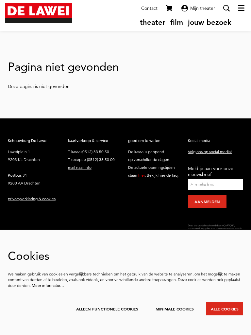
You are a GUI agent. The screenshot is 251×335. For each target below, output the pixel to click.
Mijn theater (202, 8)
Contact (149, 8)
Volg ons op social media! (210, 151)
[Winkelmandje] (169, 8)
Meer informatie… (48, 285)
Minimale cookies (175, 308)
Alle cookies (225, 308)
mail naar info (80, 167)
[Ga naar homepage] (38, 13)
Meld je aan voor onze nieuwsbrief (210, 171)
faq (174, 175)
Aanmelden (207, 201)
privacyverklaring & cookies (32, 198)
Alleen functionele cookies (107, 308)
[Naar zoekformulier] (226, 8)
